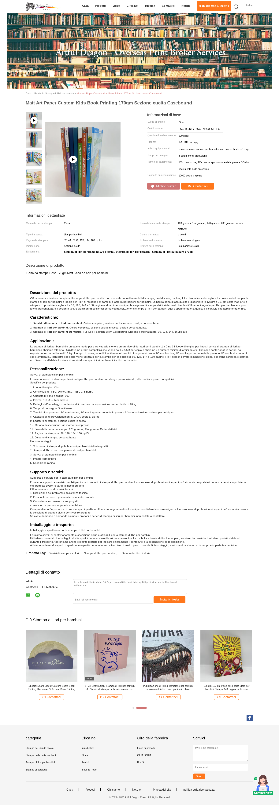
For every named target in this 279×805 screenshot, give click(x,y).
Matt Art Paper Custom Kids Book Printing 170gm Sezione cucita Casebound (119, 93)
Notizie (185, 5)
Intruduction (87, 748)
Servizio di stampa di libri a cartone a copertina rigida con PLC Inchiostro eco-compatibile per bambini (110, 687)
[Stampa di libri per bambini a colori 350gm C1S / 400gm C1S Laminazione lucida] (168, 655)
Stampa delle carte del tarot (41, 755)
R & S (140, 762)
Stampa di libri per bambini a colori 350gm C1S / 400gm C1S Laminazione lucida (168, 687)
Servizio (85, 762)
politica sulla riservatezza (198, 789)
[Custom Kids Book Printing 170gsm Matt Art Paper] (83, 149)
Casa (85, 5)
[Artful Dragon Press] (44, 7)
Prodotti (100, 5)
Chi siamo (113, 789)
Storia (84, 755)
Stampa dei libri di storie (135, 553)
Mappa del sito (162, 789)
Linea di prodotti (146, 748)
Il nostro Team (89, 769)
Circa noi (133, 5)
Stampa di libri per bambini (100, 553)
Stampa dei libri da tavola (40, 748)
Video (116, 5)
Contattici (168, 5)
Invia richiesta (169, 599)
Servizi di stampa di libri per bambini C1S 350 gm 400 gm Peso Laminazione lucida (226, 687)
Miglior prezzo (165, 186)
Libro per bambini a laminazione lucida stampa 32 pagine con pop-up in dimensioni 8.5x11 (51, 687)
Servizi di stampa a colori (64, 553)
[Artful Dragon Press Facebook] (250, 718)
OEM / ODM (144, 755)
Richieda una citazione (214, 5)
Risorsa (150, 5)
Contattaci (200, 186)
